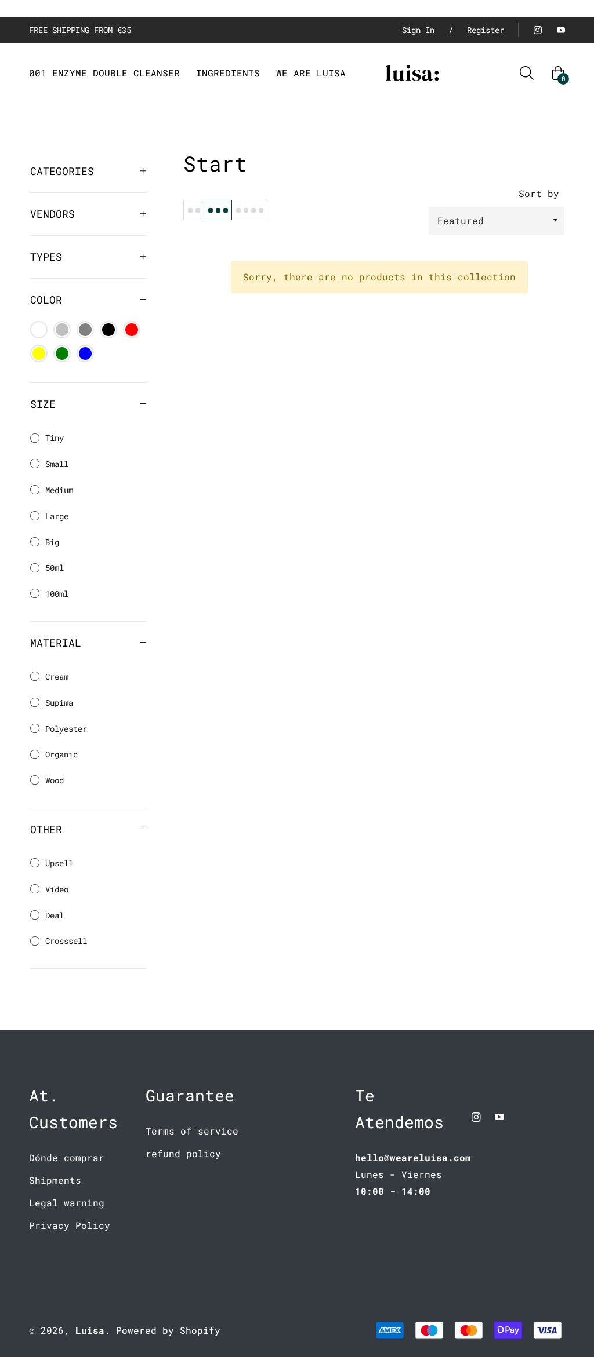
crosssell (66, 940)
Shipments (55, 1180)
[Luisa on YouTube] (560, 29)
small (56, 463)
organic (61, 754)
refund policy (183, 1153)
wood (54, 780)
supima (59, 702)
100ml (56, 593)
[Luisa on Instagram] (537, 29)
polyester (66, 728)
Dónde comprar (66, 1157)
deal (54, 915)
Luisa (89, 1330)
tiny (54, 437)
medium (59, 489)
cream (56, 676)
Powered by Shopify (168, 1330)
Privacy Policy (69, 1225)
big (52, 542)
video (56, 889)
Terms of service (192, 1131)
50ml (54, 567)
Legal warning (66, 1203)
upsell (59, 863)
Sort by (539, 193)
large (56, 515)
